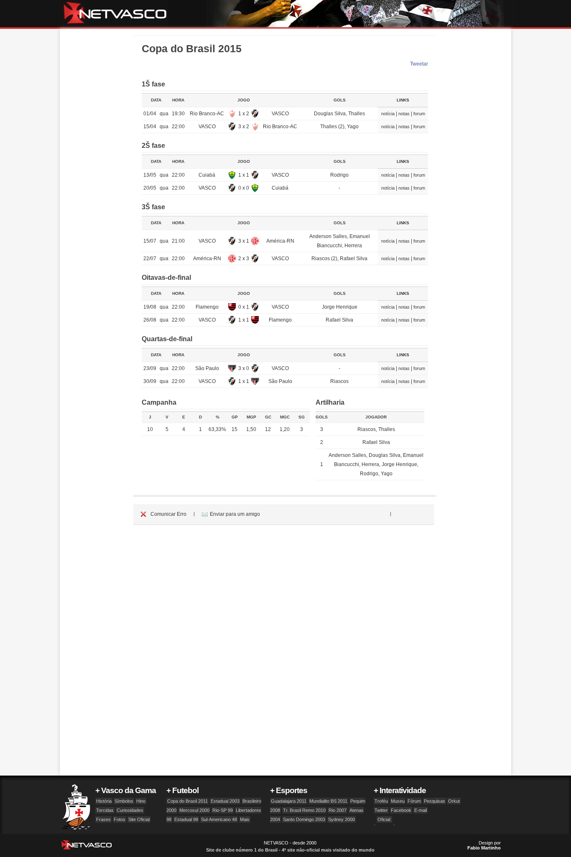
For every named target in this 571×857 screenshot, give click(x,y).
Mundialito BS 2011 (328, 801)
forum (419, 113)
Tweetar (419, 64)
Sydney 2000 (341, 819)
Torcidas (105, 810)
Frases (103, 819)
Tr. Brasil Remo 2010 (304, 810)
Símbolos (124, 801)
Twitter (381, 810)
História (104, 801)
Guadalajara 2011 (288, 801)
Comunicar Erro (168, 514)
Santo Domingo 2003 (304, 819)
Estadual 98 (186, 819)
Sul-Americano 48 (219, 819)
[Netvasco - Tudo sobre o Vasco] (118, 13)
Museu (398, 801)
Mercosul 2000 (194, 810)
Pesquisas (434, 801)
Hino (140, 801)
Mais (245, 819)
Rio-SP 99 (222, 810)
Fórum (414, 801)
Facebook (401, 810)
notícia (388, 113)
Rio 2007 (338, 810)
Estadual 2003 (225, 801)
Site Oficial (139, 819)
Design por (484, 845)
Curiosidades (130, 810)
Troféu (381, 801)
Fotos (119, 819)
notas (404, 113)
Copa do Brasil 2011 (187, 801)
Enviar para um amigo (235, 514)
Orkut (454, 801)
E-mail (420, 810)
